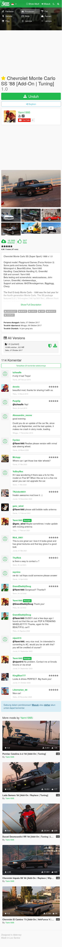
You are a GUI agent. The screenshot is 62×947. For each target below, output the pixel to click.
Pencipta (27, 520)
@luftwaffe (18, 404)
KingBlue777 (19, 675)
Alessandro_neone (22, 415)
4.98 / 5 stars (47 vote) (9, 249)
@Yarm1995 (18, 443)
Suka (25, 243)
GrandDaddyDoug (22, 586)
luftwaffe (17, 372)
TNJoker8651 (19, 491)
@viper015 (18, 661)
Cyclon (16, 439)
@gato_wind (19, 523)
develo (16, 386)
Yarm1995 (24, 112)
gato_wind (18, 505)
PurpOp (16, 400)
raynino (16, 571)
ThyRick (17, 557)
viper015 (17, 637)
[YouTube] (19, 116)
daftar (47, 704)
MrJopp (16, 457)
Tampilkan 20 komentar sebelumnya (31, 365)
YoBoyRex (18, 471)
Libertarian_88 (20, 689)
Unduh (33, 96)
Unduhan (11, 243)
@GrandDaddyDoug (23, 603)
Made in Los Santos (10, 937)
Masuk (35, 704)
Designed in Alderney (11, 934)
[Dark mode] (53, 4)
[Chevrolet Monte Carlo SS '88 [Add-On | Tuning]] (31, 188)
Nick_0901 (18, 537)
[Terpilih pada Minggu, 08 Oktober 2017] (3, 78)
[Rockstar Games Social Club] (23, 116)
